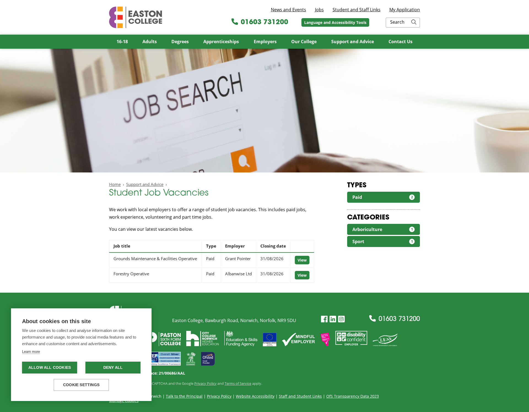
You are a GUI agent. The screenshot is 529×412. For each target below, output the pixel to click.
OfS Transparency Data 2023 (352, 396)
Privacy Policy (205, 383)
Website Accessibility (255, 396)
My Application (404, 10)
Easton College (135, 17)
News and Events (288, 10)
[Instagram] (341, 319)
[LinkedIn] (333, 319)
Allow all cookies (49, 368)
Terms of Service (238, 383)
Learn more (31, 352)
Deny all (113, 368)
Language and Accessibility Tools (335, 22)
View (302, 260)
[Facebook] (324, 319)
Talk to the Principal (184, 396)
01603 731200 (264, 22)
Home (115, 184)
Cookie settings (81, 385)
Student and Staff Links (356, 10)
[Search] (413, 23)
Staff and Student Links (300, 396)
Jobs (319, 10)
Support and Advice (144, 184)
